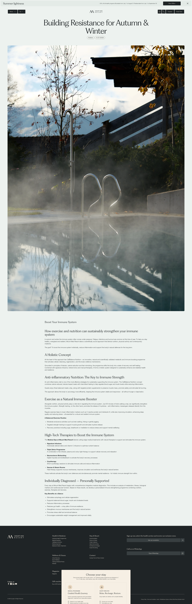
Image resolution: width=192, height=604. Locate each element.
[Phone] (164, 11)
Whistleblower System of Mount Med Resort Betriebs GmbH (172, 599)
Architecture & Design (95, 545)
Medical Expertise (56, 540)
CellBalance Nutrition (57, 542)
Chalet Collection (93, 542)
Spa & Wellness (56, 559)
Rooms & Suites (93, 540)
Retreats (54, 563)
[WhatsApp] (160, 11)
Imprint (158, 599)
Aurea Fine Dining (94, 547)
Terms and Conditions (151, 599)
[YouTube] (16, 584)
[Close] (187, 3)
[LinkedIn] (13, 584)
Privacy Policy (144, 599)
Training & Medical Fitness (58, 561)
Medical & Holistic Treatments (59, 545)
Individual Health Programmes (59, 538)
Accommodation (93, 538)
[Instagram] (11, 584)
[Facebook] (8, 584)
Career (91, 573)
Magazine (54, 573)
